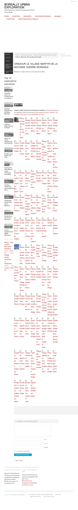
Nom (45, 439)
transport (12, 253)
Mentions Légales (35, 496)
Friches (6, 16)
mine (5, 261)
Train (5, 253)
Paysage (6, 268)
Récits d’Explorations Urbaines (28, 19)
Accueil (8, 54)
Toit (5, 270)
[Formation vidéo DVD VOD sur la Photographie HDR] (12, 483)
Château (12, 268)
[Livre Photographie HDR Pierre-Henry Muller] (30, 484)
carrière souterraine (7, 258)
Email (45, 443)
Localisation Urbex (9, 71)
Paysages (57, 16)
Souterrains (16, 16)
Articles (8, 57)
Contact (8, 61)
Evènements (10, 19)
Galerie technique (9, 250)
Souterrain (8, 263)
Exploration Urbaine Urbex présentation (41, 494)
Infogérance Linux (48, 496)
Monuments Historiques (43, 16)
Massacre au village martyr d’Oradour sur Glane (45, 55)
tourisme (6, 265)
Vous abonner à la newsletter (23, 451)
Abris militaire (9, 243)
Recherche (62, 53)
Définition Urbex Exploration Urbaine (9, 66)
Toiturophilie (27, 16)
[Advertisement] (39, 38)
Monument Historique (8, 247)
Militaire (6, 242)
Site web (46, 447)
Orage (12, 265)
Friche (6, 255)
